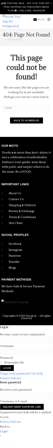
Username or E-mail (13, 401)
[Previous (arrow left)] (1, 446)
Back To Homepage (26, 120)
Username (7, 346)
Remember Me (14, 362)
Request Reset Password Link (22, 407)
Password (6, 357)
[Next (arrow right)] (4, 446)
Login (7, 368)
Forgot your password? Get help (21, 373)
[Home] (3, 39)
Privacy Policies (10, 378)
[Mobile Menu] (47, 19)
